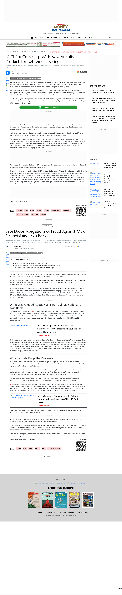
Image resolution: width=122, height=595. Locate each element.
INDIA (44, 33)
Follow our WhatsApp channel (50, 107)
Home (7, 52)
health (47, 211)
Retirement (15, 52)
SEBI (24, 449)
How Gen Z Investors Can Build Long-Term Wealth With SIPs (109, 191)
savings (43, 214)
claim (32, 211)
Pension (65, 38)
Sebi (31, 312)
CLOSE (120, 588)
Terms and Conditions (66, 512)
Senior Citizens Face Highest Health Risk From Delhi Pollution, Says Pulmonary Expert (109, 178)
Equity (19, 449)
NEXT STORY (46, 226)
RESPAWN (72, 33)
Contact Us (51, 512)
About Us (40, 512)
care (26, 211)
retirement (34, 214)
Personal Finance (52, 38)
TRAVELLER (59, 33)
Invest (42, 38)
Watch (87, 38)
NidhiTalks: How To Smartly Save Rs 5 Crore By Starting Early (110, 203)
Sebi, (43, 449)
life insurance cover (23, 214)
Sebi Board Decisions (54, 449)
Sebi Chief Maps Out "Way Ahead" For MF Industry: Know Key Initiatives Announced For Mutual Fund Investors (59, 328)
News (36, 38)
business (19, 211)
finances (39, 211)
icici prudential (55, 211)
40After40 (80, 38)
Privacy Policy (83, 512)
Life (71, 38)
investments (67, 211)
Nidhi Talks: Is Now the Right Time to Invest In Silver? (110, 165)
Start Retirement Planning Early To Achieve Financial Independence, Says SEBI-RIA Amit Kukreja (58, 399)
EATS (65, 33)
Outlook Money (44, 335)
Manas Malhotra (44, 405)
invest (31, 449)
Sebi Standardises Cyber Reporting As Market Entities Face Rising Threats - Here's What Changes (103, 100)
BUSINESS (51, 33)
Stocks (37, 449)
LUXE (77, 33)
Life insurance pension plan (38, 52)
